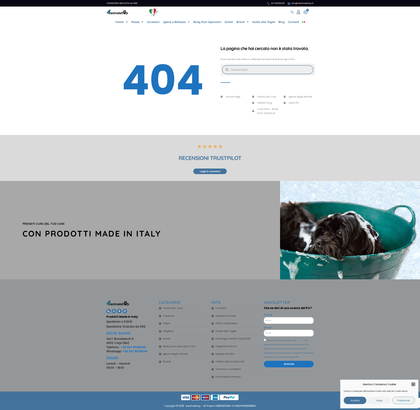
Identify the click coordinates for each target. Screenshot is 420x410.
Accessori (153, 22)
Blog (281, 22)
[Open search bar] (292, 12)
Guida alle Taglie (263, 22)
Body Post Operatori (207, 22)
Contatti (293, 22)
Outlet (229, 22)
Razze (135, 22)
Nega (379, 400)
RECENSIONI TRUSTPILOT (210, 158)
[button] (413, 384)
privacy (300, 340)
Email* (268, 327)
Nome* (268, 314)
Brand (240, 22)
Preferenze (403, 400)
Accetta (355, 400)
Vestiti (119, 22)
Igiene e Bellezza (174, 22)
